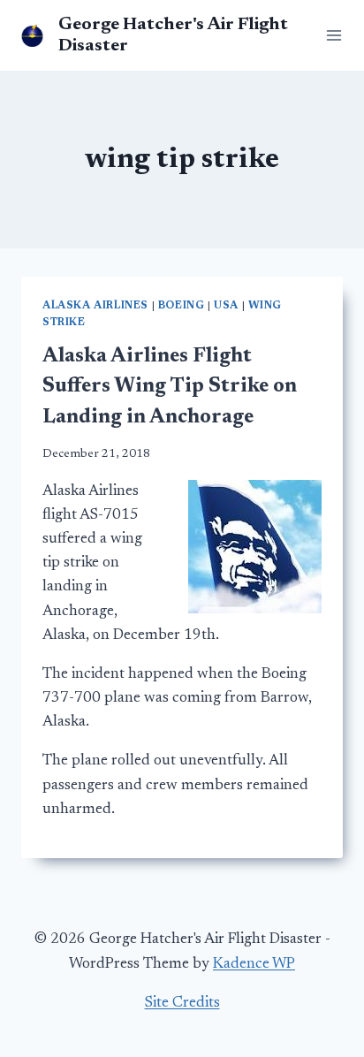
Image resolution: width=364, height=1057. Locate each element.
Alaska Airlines (95, 305)
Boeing (181, 305)
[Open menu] (330, 35)
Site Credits (182, 1003)
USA (226, 305)
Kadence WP (254, 964)
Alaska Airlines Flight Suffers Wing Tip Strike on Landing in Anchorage (169, 387)
